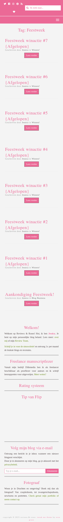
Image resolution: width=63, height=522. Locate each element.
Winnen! (36, 50)
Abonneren (52, 471)
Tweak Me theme (44, 517)
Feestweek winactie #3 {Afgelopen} (26, 188)
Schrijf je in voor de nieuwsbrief (19, 346)
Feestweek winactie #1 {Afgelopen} (26, 261)
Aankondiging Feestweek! (29, 294)
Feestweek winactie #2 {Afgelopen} (26, 224)
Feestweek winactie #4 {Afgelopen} (26, 152)
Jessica (25, 50)
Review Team (21, 341)
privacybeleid (10, 464)
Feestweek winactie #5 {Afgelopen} (26, 115)
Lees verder (31, 55)
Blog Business (38, 298)
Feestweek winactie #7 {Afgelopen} (26, 43)
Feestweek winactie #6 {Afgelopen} (26, 79)
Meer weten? (40, 374)
